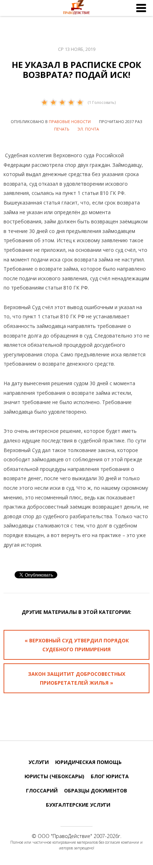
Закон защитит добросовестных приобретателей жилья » (76, 678)
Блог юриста (110, 776)
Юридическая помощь (88, 762)
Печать (61, 129)
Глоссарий (42, 790)
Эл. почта (88, 129)
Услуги (38, 762)
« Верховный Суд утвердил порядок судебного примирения (77, 645)
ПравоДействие (71, 836)
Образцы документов (95, 790)
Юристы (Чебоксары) (54, 776)
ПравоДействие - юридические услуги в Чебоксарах (76, 8)
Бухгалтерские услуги (78, 804)
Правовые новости (70, 121)
